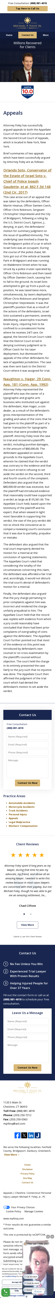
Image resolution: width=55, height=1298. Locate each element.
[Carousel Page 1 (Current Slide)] (24, 914)
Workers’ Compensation (23, 825)
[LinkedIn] (31, 1135)
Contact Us (28, 35)
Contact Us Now (27, 782)
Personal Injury (18, 814)
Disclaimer (27, 1169)
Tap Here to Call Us (27, 8)
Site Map (27, 1178)
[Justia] (38, 1135)
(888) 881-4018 (26, 1111)
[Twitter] (24, 1135)
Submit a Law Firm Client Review (27, 936)
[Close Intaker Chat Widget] (52, 1236)
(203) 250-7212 (22, 1115)
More (46, 35)
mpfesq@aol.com (14, 1123)
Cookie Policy (13, 1211)
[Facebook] (18, 1135)
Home (9, 35)
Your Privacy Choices (23, 1207)
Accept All (17, 1282)
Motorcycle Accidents (21, 806)
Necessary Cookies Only (17, 1289)
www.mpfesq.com (13, 1218)
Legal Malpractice (19, 822)
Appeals (13, 818)
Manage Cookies (33, 1211)
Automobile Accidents (22, 803)
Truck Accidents (18, 810)
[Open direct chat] (48, 1236)
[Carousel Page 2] (31, 914)
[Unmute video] (38, 1263)
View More (27, 924)
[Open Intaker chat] (26, 1296)
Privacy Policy (28, 1173)
